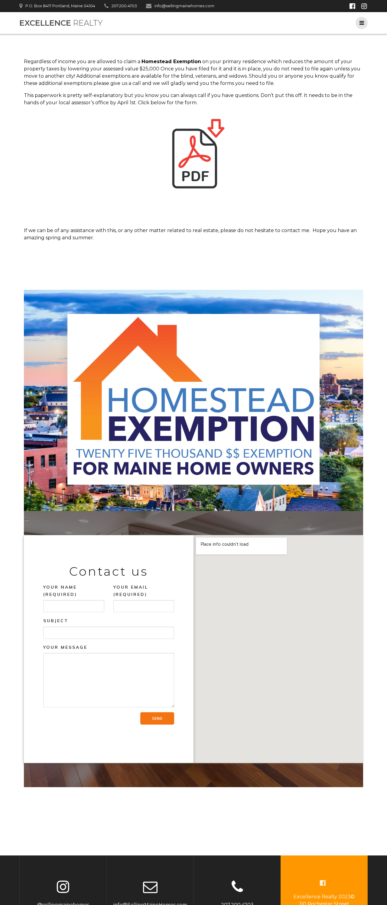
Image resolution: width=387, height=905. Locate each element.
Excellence (60, 23)
